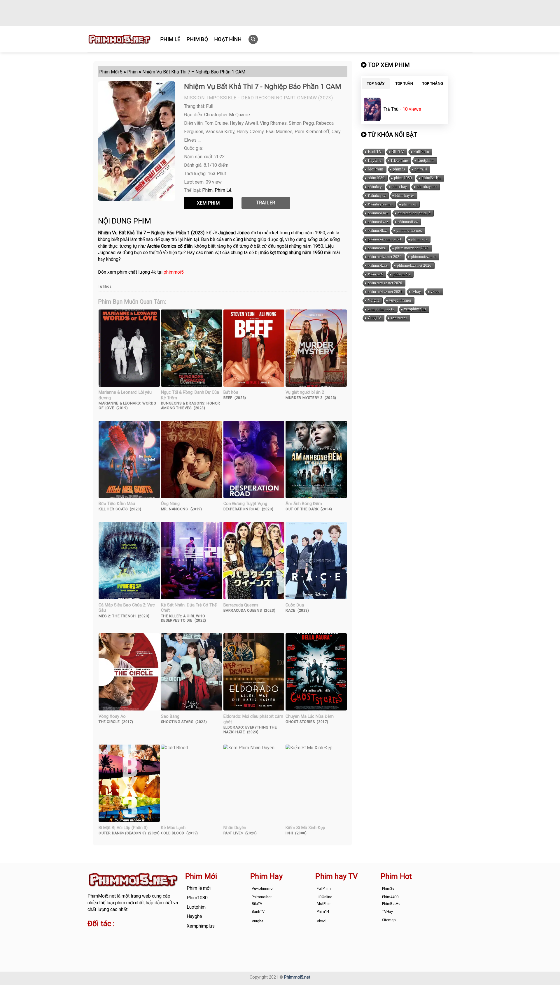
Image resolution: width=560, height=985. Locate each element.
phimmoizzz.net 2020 (414, 265)
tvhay (416, 291)
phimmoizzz (377, 265)
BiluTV (397, 151)
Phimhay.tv (377, 195)
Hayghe (194, 916)
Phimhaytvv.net (380, 204)
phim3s (399, 169)
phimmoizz (377, 248)
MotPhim (375, 169)
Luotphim (425, 160)
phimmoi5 (174, 272)
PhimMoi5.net (102, 896)
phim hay (399, 186)
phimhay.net (426, 186)
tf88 (92, 935)
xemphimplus (415, 309)
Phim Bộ (197, 39)
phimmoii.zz (408, 221)
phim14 (420, 169)
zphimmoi (399, 318)
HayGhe (374, 160)
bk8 (156, 942)
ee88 (110, 942)
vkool (435, 291)
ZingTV (374, 318)
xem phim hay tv (381, 309)
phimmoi (409, 204)
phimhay (375, 186)
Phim (207, 190)
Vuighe (373, 300)
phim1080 (376, 178)
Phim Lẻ (170, 39)
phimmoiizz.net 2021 (385, 239)
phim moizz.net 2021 (384, 256)
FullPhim (421, 151)
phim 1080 (403, 178)
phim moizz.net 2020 (412, 248)
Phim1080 (197, 897)
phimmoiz (419, 239)
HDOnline (399, 160)
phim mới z (401, 274)
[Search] (253, 39)
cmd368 (134, 935)
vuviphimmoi (400, 300)
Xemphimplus (201, 926)
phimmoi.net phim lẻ (414, 213)
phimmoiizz (377, 230)
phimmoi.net (378, 213)
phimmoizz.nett (423, 256)
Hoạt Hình (228, 39)
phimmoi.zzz (378, 221)
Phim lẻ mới (199, 888)
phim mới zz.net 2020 (385, 283)
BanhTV (375, 151)
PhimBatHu (431, 178)
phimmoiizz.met (409, 230)
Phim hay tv (404, 195)
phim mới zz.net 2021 (385, 291)
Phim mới (375, 274)
